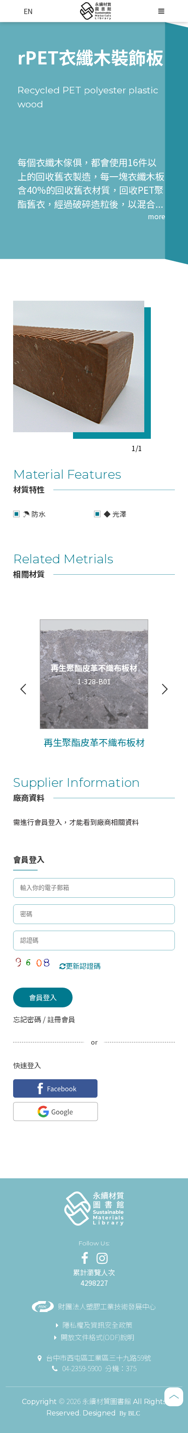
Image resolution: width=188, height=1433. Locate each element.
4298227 (94, 1282)
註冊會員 (60, 1019)
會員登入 (43, 997)
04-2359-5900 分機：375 (99, 1368)
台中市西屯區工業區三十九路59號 (98, 1357)
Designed (99, 1413)
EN (28, 11)
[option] (78, 366)
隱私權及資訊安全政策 (97, 1324)
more (156, 216)
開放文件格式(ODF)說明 (97, 1337)
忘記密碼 (28, 1019)
